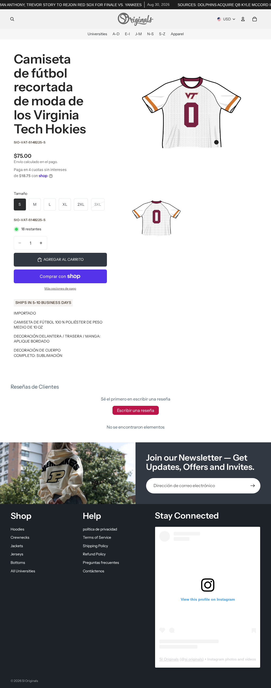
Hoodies (17, 529)
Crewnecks (20, 537)
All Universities (23, 570)
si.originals (193, 659)
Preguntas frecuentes (101, 562)
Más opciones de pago (60, 288)
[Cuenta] (243, 19)
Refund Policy (94, 554)
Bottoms (18, 562)
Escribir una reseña (135, 410)
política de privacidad (100, 529)
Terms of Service (97, 537)
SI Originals (169, 659)
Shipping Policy (95, 545)
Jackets (17, 545)
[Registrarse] (252, 485)
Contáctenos (93, 570)
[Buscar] (12, 19)
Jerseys (17, 554)
